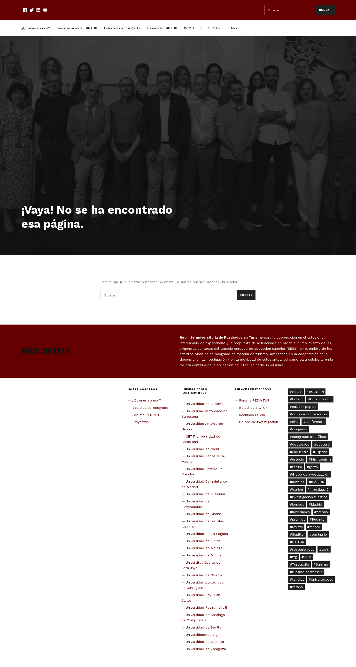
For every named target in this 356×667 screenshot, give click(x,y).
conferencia (315, 422)
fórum (297, 467)
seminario (319, 534)
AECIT (297, 392)
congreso (299, 429)
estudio (298, 459)
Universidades (322, 579)
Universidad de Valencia (205, 642)
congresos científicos (309, 437)
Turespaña (300, 564)
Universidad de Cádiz (203, 449)
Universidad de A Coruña (205, 494)
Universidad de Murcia (203, 555)
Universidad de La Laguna (207, 534)
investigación (320, 489)
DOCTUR (191, 28)
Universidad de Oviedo (204, 575)
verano (297, 587)
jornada (298, 504)
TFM (307, 557)
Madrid (316, 504)
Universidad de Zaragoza (206, 649)
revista (297, 527)
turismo (322, 564)
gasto (313, 467)
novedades (301, 512)
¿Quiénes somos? (35, 28)
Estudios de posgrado (122, 28)
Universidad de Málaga (204, 548)
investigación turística (309, 497)
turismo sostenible (307, 572)
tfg (294, 557)
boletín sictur (321, 399)
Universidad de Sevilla (203, 627)
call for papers (304, 407)
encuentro (300, 452)
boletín (297, 399)
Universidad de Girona (203, 514)
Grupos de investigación (258, 422)
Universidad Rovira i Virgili (206, 607)
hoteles (298, 482)
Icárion (297, 489)
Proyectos (140, 422)
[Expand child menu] (200, 28)
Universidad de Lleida (203, 541)
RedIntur (319, 519)
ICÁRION (317, 482)
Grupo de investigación (310, 474)
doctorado (301, 444)
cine (295, 422)
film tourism (321, 459)
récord (315, 527)
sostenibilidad (303, 549)
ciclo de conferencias (309, 414)
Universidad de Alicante (205, 404)
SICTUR (214, 28)
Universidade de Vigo (203, 635)
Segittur (298, 534)
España (321, 452)
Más (234, 28)
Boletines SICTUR (253, 407)
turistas (298, 579)
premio (322, 512)
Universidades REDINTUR (77, 28)
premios (298, 519)
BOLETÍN (316, 392)
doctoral (323, 444)
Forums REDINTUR (162, 28)
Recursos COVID (252, 415)
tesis (325, 549)
